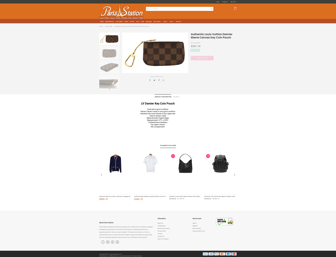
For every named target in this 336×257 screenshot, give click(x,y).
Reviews (176, 97)
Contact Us (161, 236)
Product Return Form (199, 231)
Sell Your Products (163, 239)
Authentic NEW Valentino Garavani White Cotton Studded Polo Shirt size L (156, 196)
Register (225, 2)
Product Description (163, 97)
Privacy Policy (162, 231)
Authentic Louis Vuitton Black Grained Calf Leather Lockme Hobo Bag (190, 196)
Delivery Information (164, 228)
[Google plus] (163, 80)
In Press (160, 233)
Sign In (195, 223)
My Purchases (197, 228)
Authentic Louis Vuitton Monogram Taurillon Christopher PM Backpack (225, 196)
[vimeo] (159, 80)
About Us (160, 223)
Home (101, 26)
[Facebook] (149, 80)
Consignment (162, 225)
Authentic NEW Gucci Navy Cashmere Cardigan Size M (115, 196)
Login (217, 2)
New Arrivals (108, 26)
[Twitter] (154, 80)
